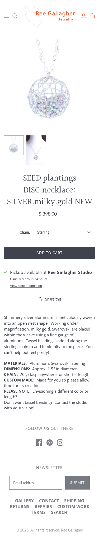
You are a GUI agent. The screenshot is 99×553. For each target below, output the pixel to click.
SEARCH (59, 512)
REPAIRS (43, 506)
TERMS (39, 512)
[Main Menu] (6, 16)
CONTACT (49, 501)
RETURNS (19, 506)
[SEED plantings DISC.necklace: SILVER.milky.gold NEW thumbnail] (14, 145)
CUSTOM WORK (73, 506)
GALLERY (24, 501)
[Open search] (15, 16)
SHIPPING (74, 501)
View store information (26, 286)
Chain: (25, 232)
